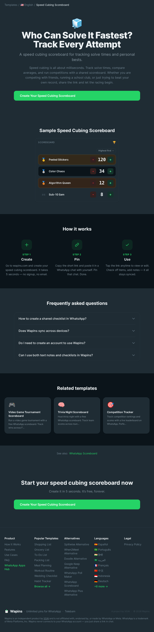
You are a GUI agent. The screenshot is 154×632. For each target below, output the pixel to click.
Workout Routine (44, 570)
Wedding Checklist (45, 575)
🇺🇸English (26, 4)
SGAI (46, 618)
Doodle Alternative (75, 558)
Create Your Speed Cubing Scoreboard (47, 96)
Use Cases (11, 554)
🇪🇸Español (101, 544)
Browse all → (42, 586)
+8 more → (101, 586)
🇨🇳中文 (98, 570)
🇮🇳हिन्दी (98, 554)
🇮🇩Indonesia (102, 575)
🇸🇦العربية (100, 560)
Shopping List (42, 544)
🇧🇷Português (102, 549)
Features (10, 549)
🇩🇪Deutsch (101, 581)
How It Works (13, 544)
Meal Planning (42, 565)
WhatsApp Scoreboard (83, 453)
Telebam (70, 611)
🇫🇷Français (101, 565)
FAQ (7, 560)
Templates (11, 4)
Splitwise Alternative (76, 544)
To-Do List (40, 554)
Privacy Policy (132, 544)
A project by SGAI (120, 611)
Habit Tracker (42, 581)
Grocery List (41, 549)
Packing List (41, 560)
